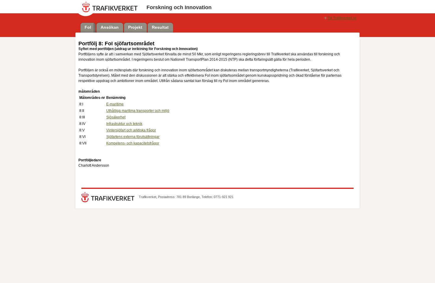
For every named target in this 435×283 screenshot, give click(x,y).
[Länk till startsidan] (107, 201)
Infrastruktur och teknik (124, 124)
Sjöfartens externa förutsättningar (133, 137)
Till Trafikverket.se (342, 18)
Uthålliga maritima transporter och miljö (137, 111)
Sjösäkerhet (115, 117)
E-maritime (115, 104)
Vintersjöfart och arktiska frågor (131, 130)
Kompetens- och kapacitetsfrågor (132, 143)
